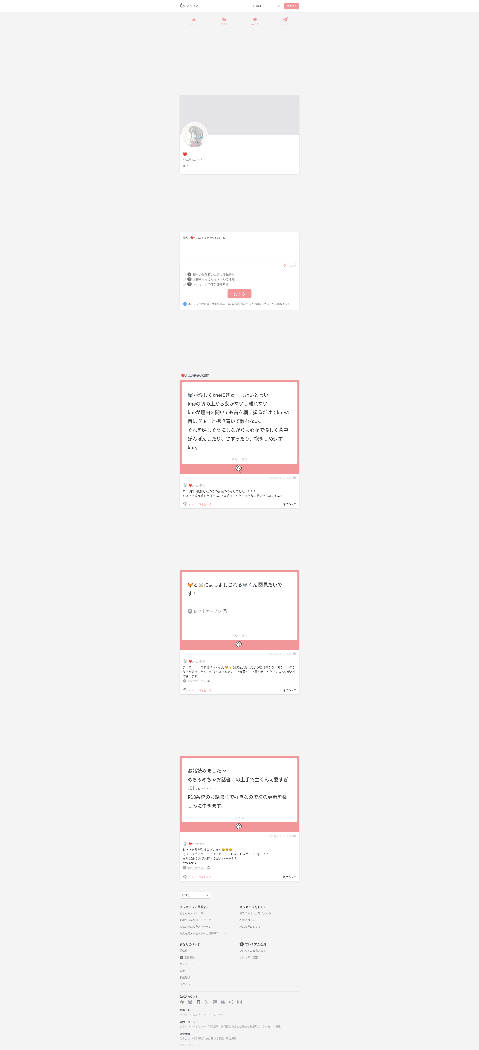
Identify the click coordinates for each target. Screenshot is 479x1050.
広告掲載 (231, 1038)
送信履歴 (188, 957)
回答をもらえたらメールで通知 (212, 279)
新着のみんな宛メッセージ (195, 919)
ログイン (292, 5)
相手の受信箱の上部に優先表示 (212, 274)
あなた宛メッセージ (191, 913)
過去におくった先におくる (255, 913)
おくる (239, 294)
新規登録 (185, 977)
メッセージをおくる (200, 504)
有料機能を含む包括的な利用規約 (240, 1026)
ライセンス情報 (271, 1026)
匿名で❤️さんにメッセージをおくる (204, 237)
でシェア (291, 504)
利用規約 (213, 1026)
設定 (182, 970)
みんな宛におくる (250, 926)
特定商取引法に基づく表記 (208, 1038)
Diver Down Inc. (191, 1045)
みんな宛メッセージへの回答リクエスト (203, 933)
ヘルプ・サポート (213, 1014)
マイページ (186, 964)
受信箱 (183, 950)
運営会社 (185, 1038)
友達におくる (247, 919)
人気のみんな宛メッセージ (195, 926)
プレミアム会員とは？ (253, 950)
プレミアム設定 (249, 957)
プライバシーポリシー (193, 1026)
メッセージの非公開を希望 (209, 284)
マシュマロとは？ (190, 1014)
